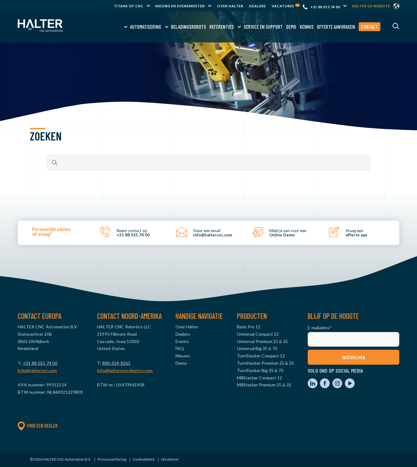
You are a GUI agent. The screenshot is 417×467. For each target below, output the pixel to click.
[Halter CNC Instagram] (337, 386)
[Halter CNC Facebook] (325, 386)
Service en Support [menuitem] (263, 27)
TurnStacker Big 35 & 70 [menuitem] (260, 370)
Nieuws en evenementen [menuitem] (180, 6)
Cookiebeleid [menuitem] (143, 459)
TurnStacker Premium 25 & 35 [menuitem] (265, 363)
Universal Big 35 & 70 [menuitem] (257, 348)
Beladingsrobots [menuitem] (188, 27)
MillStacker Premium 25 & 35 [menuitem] (264, 384)
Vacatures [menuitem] (283, 6)
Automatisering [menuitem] (145, 27)
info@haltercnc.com (37, 370)
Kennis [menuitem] (307, 27)
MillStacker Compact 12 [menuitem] (259, 377)
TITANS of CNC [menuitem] (128, 6)
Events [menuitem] (182, 341)
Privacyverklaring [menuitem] (112, 459)
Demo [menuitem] (291, 27)
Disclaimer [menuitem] (170, 459)
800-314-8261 (116, 363)
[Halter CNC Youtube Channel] (350, 386)
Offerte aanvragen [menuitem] (336, 27)
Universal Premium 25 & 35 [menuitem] (262, 341)
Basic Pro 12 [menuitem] (248, 326)
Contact (369, 27)
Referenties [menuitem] (221, 27)
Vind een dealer (42, 425)
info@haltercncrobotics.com (125, 370)
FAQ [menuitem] (180, 348)
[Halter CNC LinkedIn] (313, 386)
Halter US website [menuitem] (371, 6)
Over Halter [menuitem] (230, 6)
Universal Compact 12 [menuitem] (258, 334)
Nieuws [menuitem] (183, 355)
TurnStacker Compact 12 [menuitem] (261, 355)
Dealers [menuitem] (257, 6)
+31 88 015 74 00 (325, 7)
